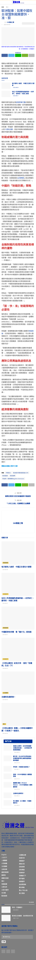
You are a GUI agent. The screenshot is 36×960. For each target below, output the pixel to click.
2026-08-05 (17, 752)
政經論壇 (5, 562)
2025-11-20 (15, 918)
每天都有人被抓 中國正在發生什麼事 (17, 567)
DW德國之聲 (10, 22)
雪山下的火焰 (23, 890)
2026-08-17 (17, 769)
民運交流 (22, 858)
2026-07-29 (17, 778)
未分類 (4, 893)
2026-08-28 (15, 87)
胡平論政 (22, 878)
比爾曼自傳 (22, 855)
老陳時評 (22, 872)
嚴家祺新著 (5, 872)
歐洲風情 (4, 896)
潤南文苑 (22, 864)
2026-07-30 (17, 762)
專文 (7, 7)
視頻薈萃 (22, 881)
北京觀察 (5, 693)
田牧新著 (22, 867)
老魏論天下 (22, 875)
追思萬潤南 (22, 884)
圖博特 (4, 875)
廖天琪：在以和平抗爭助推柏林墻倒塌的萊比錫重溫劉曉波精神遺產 (22, 758)
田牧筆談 (22, 869)
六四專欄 (4, 863)
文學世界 (4, 887)
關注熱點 (22, 887)
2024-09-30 (7, 24)
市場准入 (8, 473)
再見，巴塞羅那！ (17, 907)
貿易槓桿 (12, 476)
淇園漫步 (22, 861)
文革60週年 (5, 890)
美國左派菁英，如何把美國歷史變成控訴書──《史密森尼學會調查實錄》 (22, 748)
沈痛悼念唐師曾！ (9, 697)
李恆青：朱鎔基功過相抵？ (21, 767)
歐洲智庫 (5, 476)
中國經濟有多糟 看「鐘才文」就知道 (17, 632)
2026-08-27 (15, 95)
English (4, 854)
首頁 (3, 7)
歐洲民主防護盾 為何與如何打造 (22, 916)
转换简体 (18, 53)
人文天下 (5, 594)
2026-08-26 (5, 668)
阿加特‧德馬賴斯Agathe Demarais (13, 478)
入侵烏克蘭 (9, 129)
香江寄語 (22, 893)
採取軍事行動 (21, 102)
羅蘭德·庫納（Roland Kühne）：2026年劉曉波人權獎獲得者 (22, 784)
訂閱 (3, 941)
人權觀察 (4, 860)
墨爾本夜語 (5, 878)
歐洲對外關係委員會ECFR (20, 473)
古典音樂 (4, 869)
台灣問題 (21, 178)
